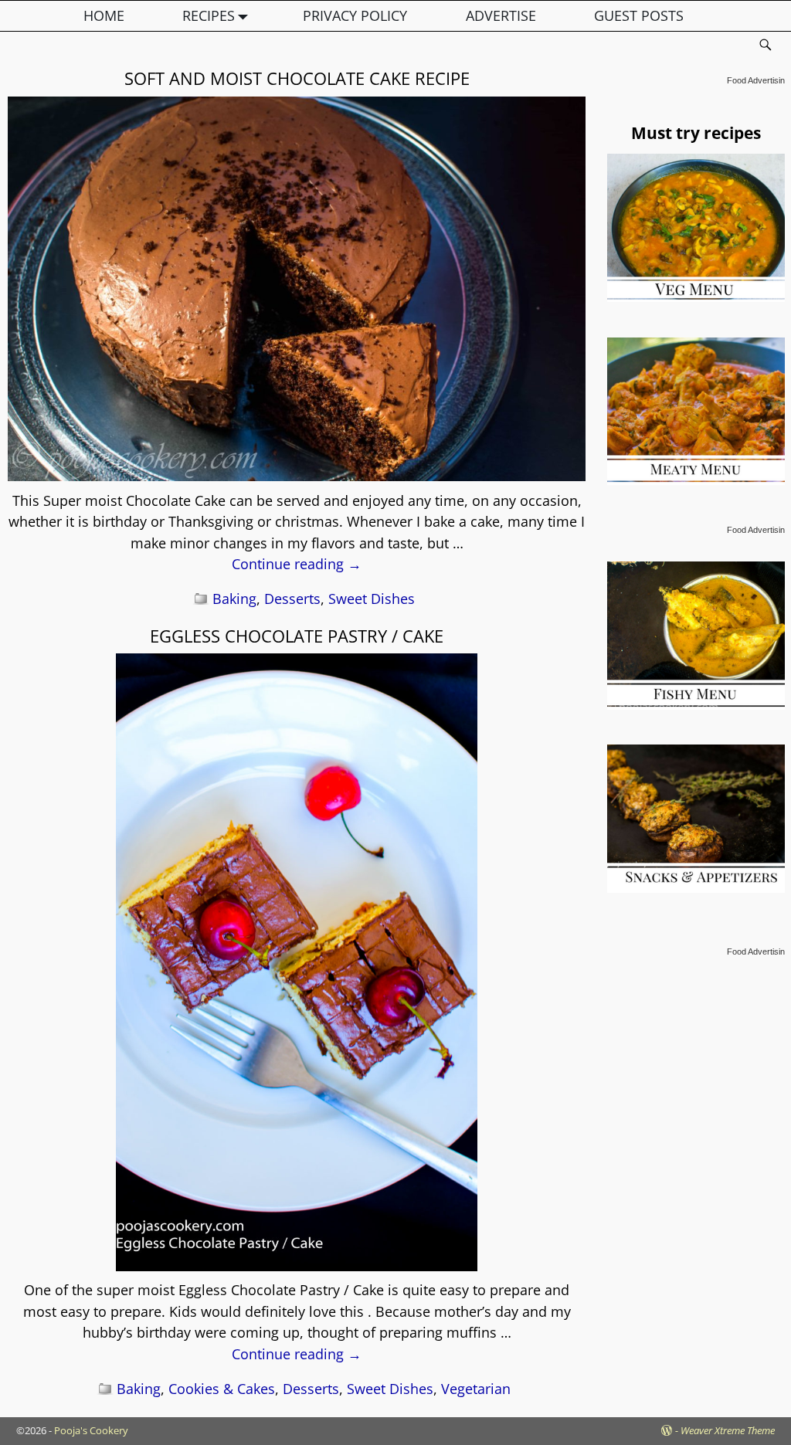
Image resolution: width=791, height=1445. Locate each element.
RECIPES (208, 15)
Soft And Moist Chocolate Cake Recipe (297, 78)
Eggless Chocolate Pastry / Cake (296, 635)
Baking (234, 598)
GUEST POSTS (639, 15)
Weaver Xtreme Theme (728, 1430)
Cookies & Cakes (221, 1388)
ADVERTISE (501, 15)
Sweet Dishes (371, 598)
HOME (103, 15)
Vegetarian (476, 1388)
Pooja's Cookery (91, 1430)
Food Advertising (758, 80)
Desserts (292, 598)
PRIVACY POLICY (355, 15)
